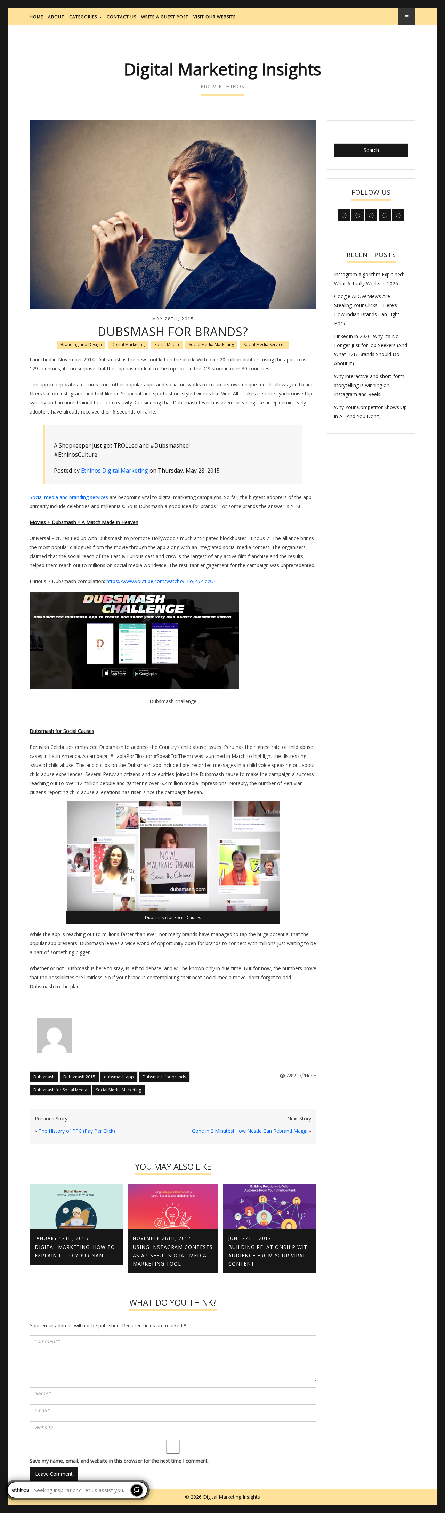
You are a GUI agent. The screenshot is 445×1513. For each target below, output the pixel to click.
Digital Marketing (128, 344)
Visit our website (214, 17)
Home (36, 17)
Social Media (166, 344)
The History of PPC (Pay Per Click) (77, 1131)
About (56, 17)
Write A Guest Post (164, 17)
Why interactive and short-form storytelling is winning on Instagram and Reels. (369, 385)
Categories (83, 17)
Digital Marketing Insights (222, 69)
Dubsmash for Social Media (60, 1090)
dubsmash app (119, 1077)
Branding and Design (81, 344)
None (310, 1075)
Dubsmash (44, 1077)
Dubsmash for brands (164, 1077)
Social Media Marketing (211, 344)
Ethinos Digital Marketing (114, 470)
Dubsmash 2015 (79, 1077)
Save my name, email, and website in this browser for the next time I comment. (119, 1460)
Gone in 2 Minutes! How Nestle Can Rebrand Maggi (249, 1131)
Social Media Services (264, 344)
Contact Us (121, 17)
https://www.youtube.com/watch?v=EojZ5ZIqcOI (160, 581)
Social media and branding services (69, 497)
